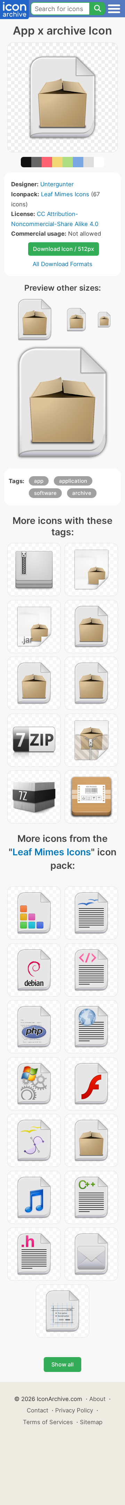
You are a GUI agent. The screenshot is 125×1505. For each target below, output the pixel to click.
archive (81, 493)
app (38, 481)
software (45, 493)
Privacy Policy (74, 1410)
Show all (62, 1364)
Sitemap (91, 1422)
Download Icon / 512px (63, 248)
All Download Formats (62, 264)
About (97, 1398)
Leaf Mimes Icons (65, 194)
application (73, 481)
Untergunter (57, 184)
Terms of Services (48, 1422)
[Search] (97, 8)
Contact (37, 1410)
